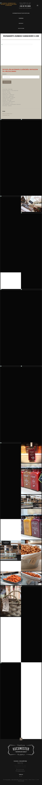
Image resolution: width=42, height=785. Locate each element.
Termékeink (21, 18)
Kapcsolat (21, 23)
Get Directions (25, 5)
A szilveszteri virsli (5, 115)
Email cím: (4, 74)
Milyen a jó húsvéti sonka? (7, 113)
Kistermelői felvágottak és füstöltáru (21, 13)
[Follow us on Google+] (21, 776)
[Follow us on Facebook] (19, 776)
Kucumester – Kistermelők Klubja (12, 779)
